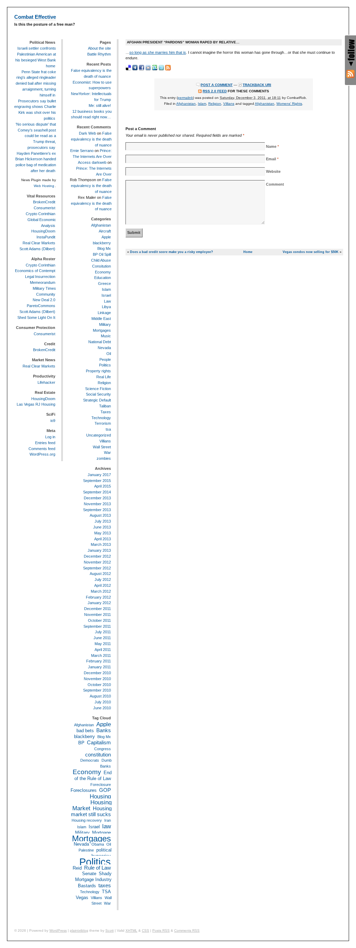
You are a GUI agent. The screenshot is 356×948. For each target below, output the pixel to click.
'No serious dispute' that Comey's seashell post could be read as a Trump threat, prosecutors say (36, 136)
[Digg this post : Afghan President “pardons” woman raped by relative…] (135, 67)
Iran (107, 820)
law (106, 826)
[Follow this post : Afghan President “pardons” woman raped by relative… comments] (168, 67)
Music (106, 336)
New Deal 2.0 (44, 300)
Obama (97, 844)
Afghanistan (186, 103)
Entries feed (45, 443)
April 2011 (103, 649)
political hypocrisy (101, 852)
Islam (202, 103)
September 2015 (97, 481)
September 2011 (97, 626)
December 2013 (97, 498)
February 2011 (98, 661)
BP (81, 742)
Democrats (89, 760)
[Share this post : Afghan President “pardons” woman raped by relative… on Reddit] (148, 67)
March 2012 (101, 591)
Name (271, 146)
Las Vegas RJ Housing (36, 404)
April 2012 (102, 585)
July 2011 (103, 632)
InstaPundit (46, 237)
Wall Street (102, 447)
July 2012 (103, 579)
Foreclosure (100, 784)
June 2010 (102, 708)
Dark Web (87, 133)
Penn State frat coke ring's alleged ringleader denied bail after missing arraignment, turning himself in (36, 83)
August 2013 (100, 515)
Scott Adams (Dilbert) (37, 249)
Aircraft (105, 231)
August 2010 (100, 696)
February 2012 (98, 597)
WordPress (58, 930)
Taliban (105, 406)
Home (247, 252)
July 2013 (103, 521)
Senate (89, 873)
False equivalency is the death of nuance (91, 139)
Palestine (86, 850)
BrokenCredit (44, 202)
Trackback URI (257, 85)
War (107, 452)
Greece (104, 283)
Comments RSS (187, 930)
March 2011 (101, 655)
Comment (275, 184)
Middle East (101, 318)
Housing (100, 796)
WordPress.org (42, 454)
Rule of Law (97, 868)
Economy (103, 272)
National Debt (99, 342)
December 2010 (97, 673)
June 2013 (102, 527)
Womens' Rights (289, 103)
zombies (104, 458)
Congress (102, 749)
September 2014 (97, 492)
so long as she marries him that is (157, 52)
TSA (106, 891)
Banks (103, 730)
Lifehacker (46, 382)
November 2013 (97, 504)
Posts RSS (161, 930)
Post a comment (217, 85)
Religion (214, 103)
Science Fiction (98, 389)
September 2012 (97, 568)
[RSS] (350, 74)
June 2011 (102, 638)
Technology (101, 418)
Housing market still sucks (91, 811)
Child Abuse (101, 260)
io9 (52, 420)
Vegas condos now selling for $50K (311, 252)
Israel (106, 295)
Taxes (105, 412)
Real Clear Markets (39, 243)
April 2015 (102, 486)
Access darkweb (92, 162)
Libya (106, 307)
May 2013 (102, 533)
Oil (108, 354)
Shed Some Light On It (36, 317)
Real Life (103, 377)
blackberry (102, 243)
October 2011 (99, 620)
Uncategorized (98, 435)
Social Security (98, 394)
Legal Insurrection (40, 276)
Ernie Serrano (82, 151)
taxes (104, 885)
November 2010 (97, 679)
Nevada (104, 348)
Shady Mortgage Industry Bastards (93, 879)
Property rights (98, 371)
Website (273, 171)
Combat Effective (35, 17)
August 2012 (100, 574)
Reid (77, 868)
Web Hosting (44, 186)
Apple (106, 237)
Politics (105, 365)
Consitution (101, 266)
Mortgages (102, 330)
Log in (50, 437)
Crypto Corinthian (40, 214)
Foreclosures (84, 790)
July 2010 (103, 702)
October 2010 (99, 685)
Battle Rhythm (99, 54)
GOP (105, 790)
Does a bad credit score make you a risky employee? (171, 252)
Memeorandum (42, 282)
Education (102, 278)
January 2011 (99, 667)
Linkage (104, 313)
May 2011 (103, 644)
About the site (99, 48)
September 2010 (97, 690)
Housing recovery (87, 820)
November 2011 (97, 614)
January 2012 (99, 603)
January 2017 (99, 475)
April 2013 (102, 539)
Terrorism (103, 423)
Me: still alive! (100, 105)
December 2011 (97, 609)
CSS (145, 930)
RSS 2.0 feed (215, 91)
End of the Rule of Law (93, 775)
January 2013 (99, 550)
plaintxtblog (79, 930)
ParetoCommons (41, 306)
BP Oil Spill (102, 254)
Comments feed (42, 449)
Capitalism (99, 742)
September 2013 (97, 510)
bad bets (85, 730)
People (105, 359)
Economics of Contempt (35, 271)
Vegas (82, 897)
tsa (108, 429)
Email (271, 159)
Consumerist (44, 208)
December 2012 (97, 556)
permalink (185, 98)
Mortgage (101, 832)
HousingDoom (43, 231)
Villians (228, 103)
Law (107, 301)
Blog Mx (104, 248)
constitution (98, 754)
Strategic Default (97, 400)
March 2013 (101, 544)
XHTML (131, 930)
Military (105, 324)
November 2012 (97, 562)
